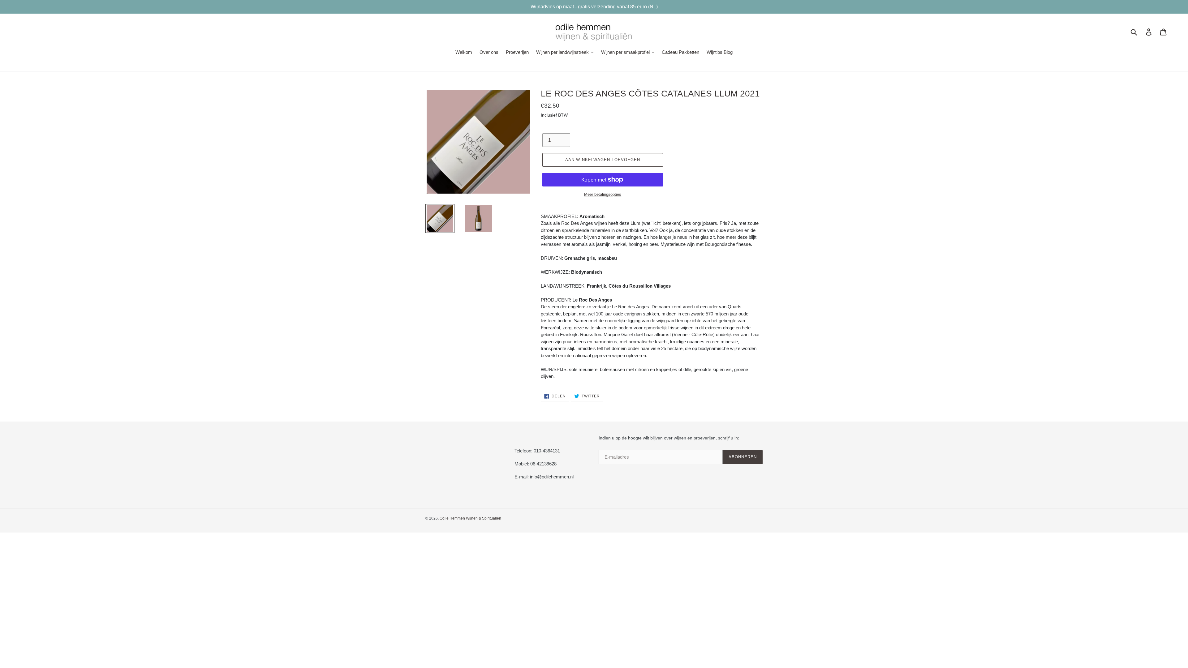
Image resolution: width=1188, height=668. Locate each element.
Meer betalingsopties (602, 194)
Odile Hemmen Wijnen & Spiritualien (470, 518)
